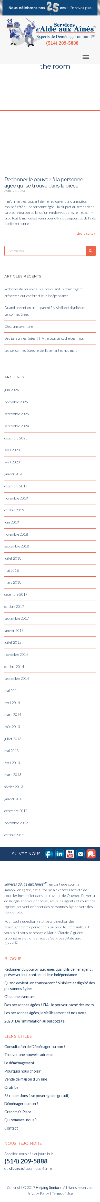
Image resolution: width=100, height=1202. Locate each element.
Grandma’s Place (17, 1112)
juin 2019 (11, 522)
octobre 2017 (14, 606)
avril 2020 (12, 462)
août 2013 (12, 727)
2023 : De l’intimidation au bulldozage (34, 1021)
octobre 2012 (14, 835)
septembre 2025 (16, 414)
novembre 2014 (16, 654)
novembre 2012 (16, 823)
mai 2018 (11, 570)
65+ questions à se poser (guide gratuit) (36, 1095)
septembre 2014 (16, 678)
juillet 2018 (12, 558)
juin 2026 (11, 390)
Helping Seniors (49, 1187)
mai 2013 (11, 751)
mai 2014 (11, 691)
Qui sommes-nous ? (20, 1120)
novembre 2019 (16, 498)
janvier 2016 (14, 630)
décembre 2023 (15, 438)
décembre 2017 (15, 594)
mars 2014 (12, 715)
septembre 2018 (16, 546)
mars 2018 (12, 582)
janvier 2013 (14, 799)
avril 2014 (12, 703)
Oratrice (11, 1087)
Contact (11, 1128)
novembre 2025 (16, 402)
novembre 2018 (16, 534)
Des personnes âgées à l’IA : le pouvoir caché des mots (44, 338)
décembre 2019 (15, 486)
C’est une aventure (18, 326)
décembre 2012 (15, 811)
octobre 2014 (14, 667)
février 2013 (13, 787)
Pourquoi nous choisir (22, 1071)
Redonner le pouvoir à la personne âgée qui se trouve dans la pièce (43, 182)
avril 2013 (12, 763)
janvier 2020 (14, 474)
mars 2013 (12, 775)
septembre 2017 (16, 618)
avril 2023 (12, 450)
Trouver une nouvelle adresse (28, 1054)
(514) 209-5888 (62, 43)
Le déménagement (19, 1063)
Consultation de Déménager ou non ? (34, 1046)
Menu (89, 57)
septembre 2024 (16, 426)
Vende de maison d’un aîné (25, 1079)
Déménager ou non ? (21, 1103)
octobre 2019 (14, 510)
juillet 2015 (12, 642)
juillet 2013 (12, 739)
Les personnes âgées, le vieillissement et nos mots (40, 350)
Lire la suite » (86, 233)
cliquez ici (17, 1168)
